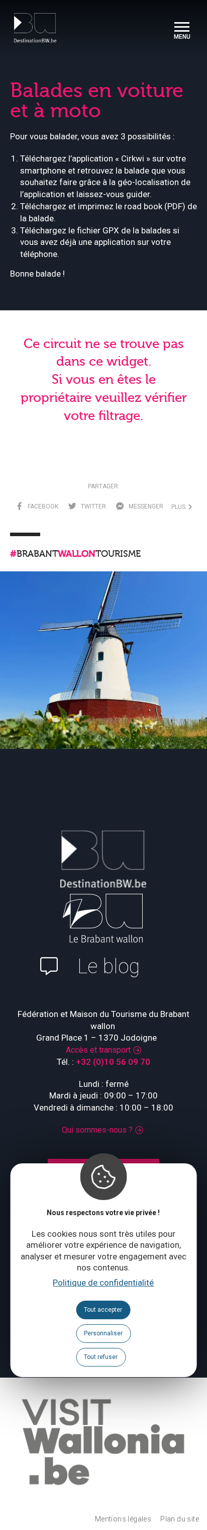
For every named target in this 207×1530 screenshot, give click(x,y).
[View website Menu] (181, 28)
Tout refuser (101, 1357)
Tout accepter (103, 1309)
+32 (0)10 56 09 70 (113, 1062)
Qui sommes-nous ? (97, 1130)
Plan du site (179, 1519)
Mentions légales (123, 1519)
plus (179, 507)
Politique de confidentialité (103, 1283)
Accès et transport (98, 1050)
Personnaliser (103, 1333)
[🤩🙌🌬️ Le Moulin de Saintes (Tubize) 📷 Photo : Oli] (103, 675)
